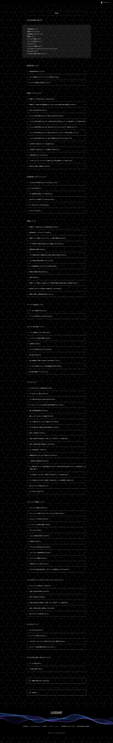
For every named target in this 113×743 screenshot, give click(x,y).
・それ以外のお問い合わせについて (37, 54)
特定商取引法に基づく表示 (68, 726)
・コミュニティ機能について (34, 46)
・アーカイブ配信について (34, 39)
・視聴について (31, 36)
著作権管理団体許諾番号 (83, 726)
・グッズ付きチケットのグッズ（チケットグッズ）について (42, 49)
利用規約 (44, 726)
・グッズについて (31, 44)
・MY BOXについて (32, 51)
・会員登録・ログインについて (35, 34)
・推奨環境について (32, 29)
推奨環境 (25, 726)
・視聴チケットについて (33, 31)
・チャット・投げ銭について (34, 41)
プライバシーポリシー (54, 726)
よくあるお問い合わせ (35, 726)
